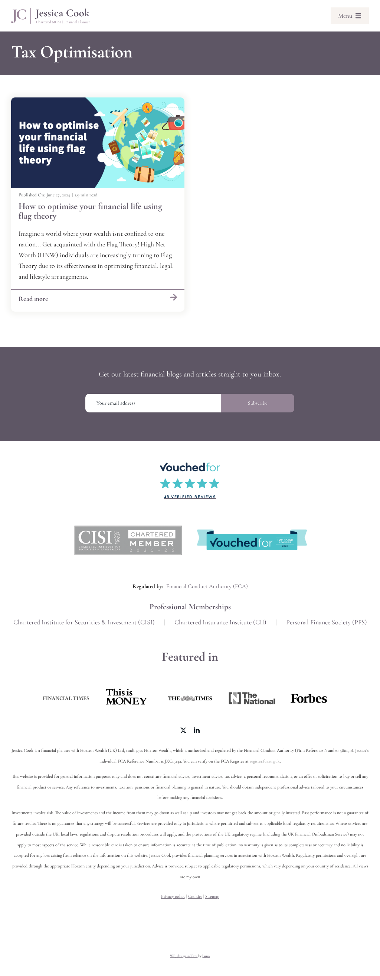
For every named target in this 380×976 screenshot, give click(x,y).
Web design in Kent (183, 956)
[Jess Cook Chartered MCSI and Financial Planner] (50, 11)
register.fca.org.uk (265, 761)
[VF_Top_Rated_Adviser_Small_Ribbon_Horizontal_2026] (252, 533)
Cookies (195, 896)
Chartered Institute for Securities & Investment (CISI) (84, 622)
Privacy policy (173, 896)
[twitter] (183, 730)
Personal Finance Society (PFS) (326, 622)
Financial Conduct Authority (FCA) (207, 586)
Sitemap (212, 896)
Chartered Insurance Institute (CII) (220, 622)
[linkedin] (197, 730)
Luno (206, 956)
